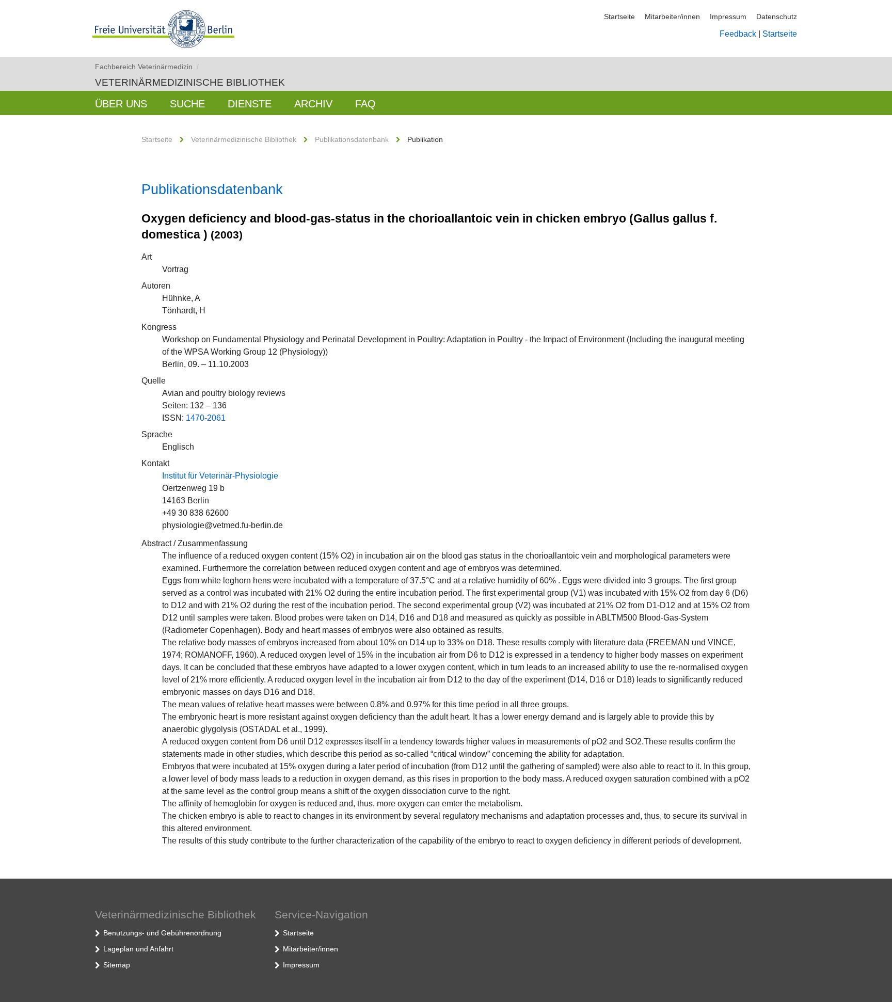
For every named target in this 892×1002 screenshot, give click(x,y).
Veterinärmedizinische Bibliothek (190, 82)
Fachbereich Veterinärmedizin (147, 66)
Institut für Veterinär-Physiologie (220, 475)
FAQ (365, 103)
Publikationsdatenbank (352, 139)
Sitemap (116, 965)
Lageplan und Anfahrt (138, 949)
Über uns (121, 103)
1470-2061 (206, 417)
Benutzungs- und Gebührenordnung (162, 933)
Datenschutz (776, 16)
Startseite (619, 16)
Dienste (250, 103)
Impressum (728, 16)
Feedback (738, 33)
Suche (187, 103)
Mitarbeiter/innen (672, 16)
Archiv (313, 103)
